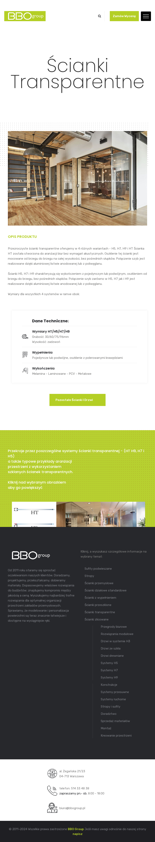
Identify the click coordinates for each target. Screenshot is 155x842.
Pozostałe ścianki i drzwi (74, 400)
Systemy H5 (109, 663)
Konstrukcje (109, 685)
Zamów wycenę (124, 16)
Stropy (89, 576)
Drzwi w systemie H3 (115, 641)
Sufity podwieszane (98, 568)
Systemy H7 (109, 670)
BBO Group (76, 829)
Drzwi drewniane (112, 656)
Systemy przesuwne (115, 692)
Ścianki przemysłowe (99, 583)
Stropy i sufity (110, 706)
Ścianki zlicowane (97, 619)
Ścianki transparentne (100, 612)
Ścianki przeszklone (98, 605)
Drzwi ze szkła (110, 648)
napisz (78, 834)
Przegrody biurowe (114, 627)
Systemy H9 (109, 677)
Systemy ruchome (113, 699)
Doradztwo (108, 714)
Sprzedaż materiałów (115, 721)
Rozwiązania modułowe (117, 634)
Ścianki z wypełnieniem (100, 597)
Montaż (106, 728)
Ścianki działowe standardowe (106, 590)
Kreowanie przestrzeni (116, 735)
